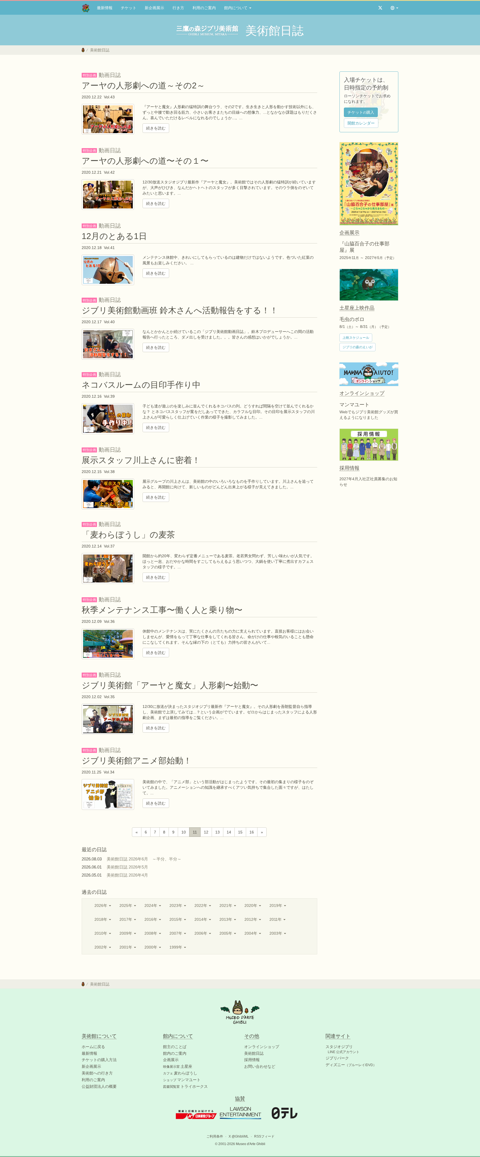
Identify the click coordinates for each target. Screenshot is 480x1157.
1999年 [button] (176, 947)
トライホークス (185, 1086)
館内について (236, 8)
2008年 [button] (151, 933)
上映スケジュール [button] (355, 338)
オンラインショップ (261, 1046)
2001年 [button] (126, 947)
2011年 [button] (276, 919)
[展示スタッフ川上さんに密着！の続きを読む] (108, 493)
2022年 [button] (201, 905)
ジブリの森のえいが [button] (357, 347)
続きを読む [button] (156, 128)
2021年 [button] (226, 905)
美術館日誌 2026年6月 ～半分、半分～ (144, 859)
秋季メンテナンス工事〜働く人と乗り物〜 (162, 609)
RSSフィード (264, 1136)
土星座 (177, 1066)
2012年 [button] (251, 919)
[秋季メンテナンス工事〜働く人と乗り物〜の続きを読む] (108, 643)
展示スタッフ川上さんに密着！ (141, 460)
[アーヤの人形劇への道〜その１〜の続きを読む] (108, 194)
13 (217, 832)
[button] (394, 8)
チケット (128, 8)
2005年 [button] (226, 933)
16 (251, 832)
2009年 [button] (126, 933)
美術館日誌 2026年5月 (129, 867)
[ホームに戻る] (83, 50)
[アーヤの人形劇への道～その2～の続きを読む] (108, 119)
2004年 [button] (251, 933)
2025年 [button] (126, 905)
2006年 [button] (201, 933)
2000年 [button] (151, 947)
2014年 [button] (201, 919)
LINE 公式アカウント (343, 1052)
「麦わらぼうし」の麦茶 (128, 534)
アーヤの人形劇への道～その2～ (143, 85)
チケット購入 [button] (361, 112)
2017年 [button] (126, 919)
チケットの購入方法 (99, 1060)
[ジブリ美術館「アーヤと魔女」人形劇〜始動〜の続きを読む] (108, 718)
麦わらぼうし (180, 1073)
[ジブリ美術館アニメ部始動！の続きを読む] (108, 794)
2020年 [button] (251, 905)
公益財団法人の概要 (99, 1086)
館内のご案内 (174, 1053)
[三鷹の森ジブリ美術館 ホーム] (86, 8)
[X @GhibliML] (380, 8)
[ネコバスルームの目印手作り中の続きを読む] (108, 418)
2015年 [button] (176, 919)
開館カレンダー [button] (361, 123)
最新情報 (104, 8)
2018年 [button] (101, 919)
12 (206, 832)
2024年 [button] (151, 905)
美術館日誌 (254, 1053)
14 (229, 832)
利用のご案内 (204, 8)
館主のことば (174, 1046)
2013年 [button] (226, 919)
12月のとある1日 (114, 236)
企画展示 (171, 1060)
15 (240, 832)
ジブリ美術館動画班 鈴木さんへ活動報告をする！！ (180, 310)
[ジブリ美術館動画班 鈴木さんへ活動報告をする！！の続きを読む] (108, 344)
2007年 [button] (176, 933)
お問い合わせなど (259, 1066)
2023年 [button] (176, 905)
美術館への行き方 (97, 1073)
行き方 (178, 8)
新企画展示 (154, 8)
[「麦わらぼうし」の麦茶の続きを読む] (108, 568)
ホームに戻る (93, 1046)
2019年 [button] (276, 905)
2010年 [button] (101, 933)
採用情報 (252, 1060)
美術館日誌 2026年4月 (129, 875)
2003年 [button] (276, 933)
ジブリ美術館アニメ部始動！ (137, 760)
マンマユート (182, 1080)
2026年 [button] (101, 905)
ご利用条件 (214, 1136)
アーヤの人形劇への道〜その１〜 (145, 160)
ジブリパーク (337, 1058)
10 (183, 832)
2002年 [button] (101, 947)
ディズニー (351, 1065)
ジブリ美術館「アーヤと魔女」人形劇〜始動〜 (170, 685)
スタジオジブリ (339, 1046)
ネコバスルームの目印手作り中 (141, 384)
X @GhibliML (239, 1136)
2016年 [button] (151, 919)
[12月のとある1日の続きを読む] (108, 269)
